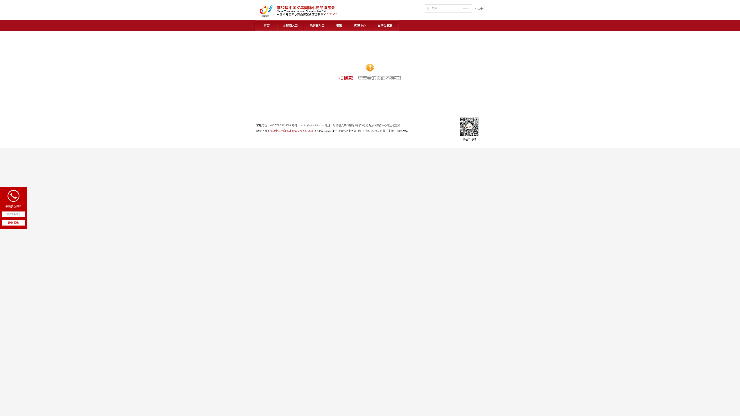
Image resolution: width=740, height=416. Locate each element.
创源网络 (402, 130)
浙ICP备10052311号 (325, 130)
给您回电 (13, 222)
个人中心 (480, 8)
